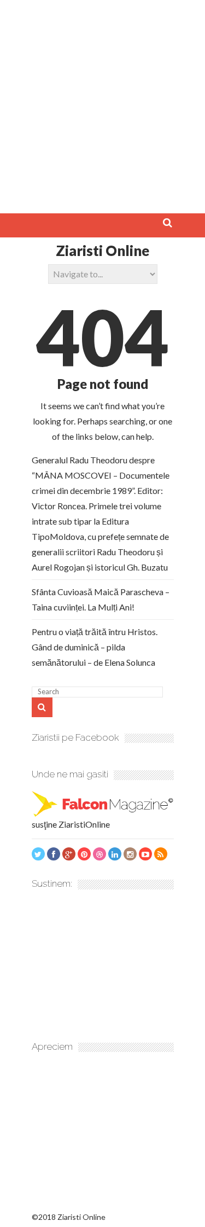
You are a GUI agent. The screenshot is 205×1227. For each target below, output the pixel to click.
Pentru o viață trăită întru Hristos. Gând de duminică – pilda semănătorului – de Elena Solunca (94, 646)
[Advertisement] (102, 102)
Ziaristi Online (102, 250)
